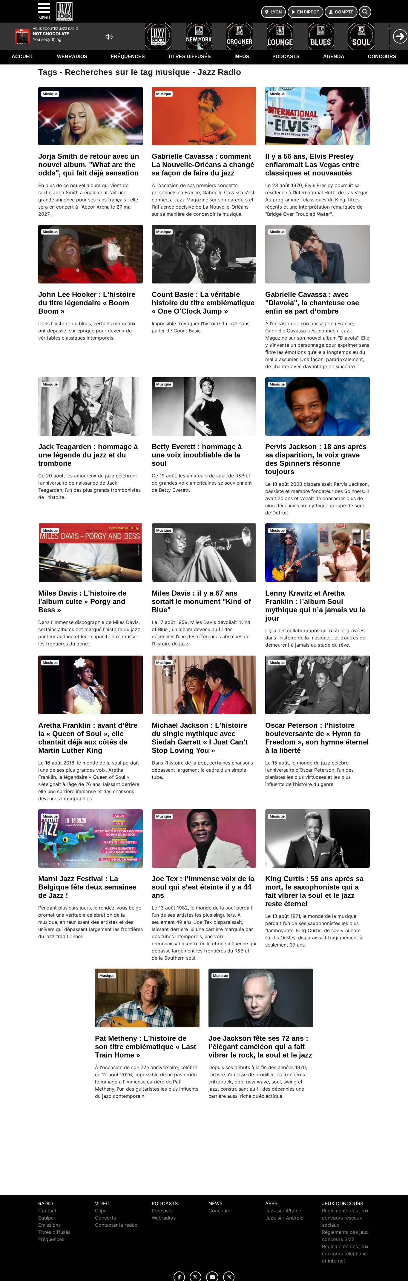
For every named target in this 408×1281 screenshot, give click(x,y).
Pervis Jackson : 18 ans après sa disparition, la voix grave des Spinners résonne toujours (315, 459)
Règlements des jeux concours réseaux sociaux (345, 1218)
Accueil (22, 56)
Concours (382, 56)
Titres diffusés (189, 56)
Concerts (105, 1218)
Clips (100, 1211)
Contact (47, 1211)
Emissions (49, 1225)
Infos (241, 56)
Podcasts (286, 56)
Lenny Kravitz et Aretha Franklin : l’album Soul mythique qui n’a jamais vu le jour (315, 605)
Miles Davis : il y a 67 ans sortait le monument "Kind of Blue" (201, 601)
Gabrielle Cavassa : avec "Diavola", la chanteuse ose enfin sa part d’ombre (312, 302)
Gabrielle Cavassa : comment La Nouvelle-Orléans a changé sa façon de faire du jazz (203, 164)
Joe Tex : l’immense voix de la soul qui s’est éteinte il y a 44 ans (203, 887)
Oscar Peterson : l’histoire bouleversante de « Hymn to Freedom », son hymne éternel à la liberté (317, 737)
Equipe (46, 1218)
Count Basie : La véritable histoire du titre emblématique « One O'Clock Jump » (203, 302)
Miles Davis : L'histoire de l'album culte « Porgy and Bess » (82, 601)
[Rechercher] (365, 12)
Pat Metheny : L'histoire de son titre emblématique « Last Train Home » (145, 1046)
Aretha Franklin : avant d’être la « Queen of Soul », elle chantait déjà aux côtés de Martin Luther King (87, 737)
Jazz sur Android (284, 1218)
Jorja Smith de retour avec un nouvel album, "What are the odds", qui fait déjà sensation (88, 164)
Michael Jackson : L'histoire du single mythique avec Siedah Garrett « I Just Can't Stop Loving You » (200, 737)
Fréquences (128, 56)
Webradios (72, 56)
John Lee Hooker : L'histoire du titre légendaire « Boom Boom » (86, 302)
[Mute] (109, 36)
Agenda (333, 56)
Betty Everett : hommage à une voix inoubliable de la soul (197, 455)
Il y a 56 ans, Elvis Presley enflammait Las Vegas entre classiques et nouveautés (312, 164)
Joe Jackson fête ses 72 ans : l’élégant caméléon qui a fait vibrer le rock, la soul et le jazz (260, 1046)
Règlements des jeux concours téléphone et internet (345, 1253)
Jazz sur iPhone (283, 1211)
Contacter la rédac (116, 1225)
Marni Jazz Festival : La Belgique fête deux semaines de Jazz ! (87, 887)
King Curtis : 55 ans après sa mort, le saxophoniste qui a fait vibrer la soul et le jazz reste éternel (314, 891)
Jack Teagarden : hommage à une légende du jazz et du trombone (88, 455)
